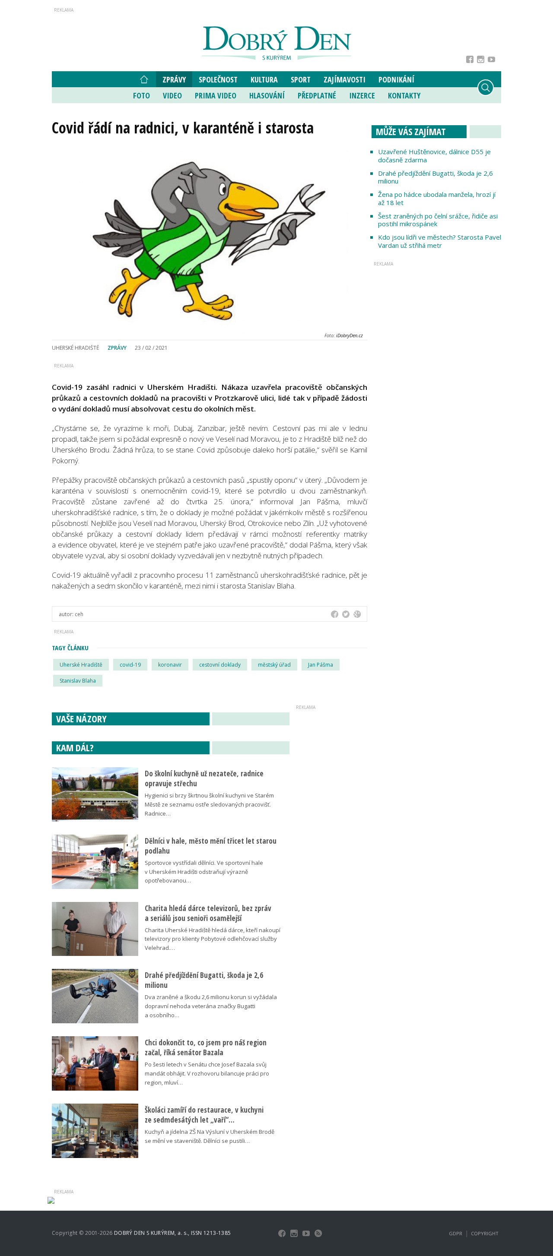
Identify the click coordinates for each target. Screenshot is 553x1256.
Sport (301, 79)
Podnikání (396, 79)
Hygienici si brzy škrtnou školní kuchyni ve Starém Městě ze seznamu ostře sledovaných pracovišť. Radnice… (209, 804)
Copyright (485, 1233)
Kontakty (404, 95)
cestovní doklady (220, 664)
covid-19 (130, 664)
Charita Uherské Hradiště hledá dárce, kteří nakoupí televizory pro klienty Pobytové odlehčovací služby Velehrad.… (212, 939)
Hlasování (267, 95)
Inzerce (362, 95)
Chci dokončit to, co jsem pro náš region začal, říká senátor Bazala (206, 1047)
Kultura (264, 79)
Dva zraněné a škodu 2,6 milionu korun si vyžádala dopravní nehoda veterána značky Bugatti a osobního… (211, 1006)
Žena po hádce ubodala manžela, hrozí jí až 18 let (437, 198)
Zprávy (174, 79)
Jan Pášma (320, 664)
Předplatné (317, 95)
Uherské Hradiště (81, 664)
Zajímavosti (344, 79)
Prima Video (215, 95)
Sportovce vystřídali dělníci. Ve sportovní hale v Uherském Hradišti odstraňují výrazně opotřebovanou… (204, 872)
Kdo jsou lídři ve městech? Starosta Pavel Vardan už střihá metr (439, 241)
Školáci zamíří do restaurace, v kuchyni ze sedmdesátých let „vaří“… (204, 1115)
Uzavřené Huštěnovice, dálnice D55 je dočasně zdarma (434, 155)
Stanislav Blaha (78, 680)
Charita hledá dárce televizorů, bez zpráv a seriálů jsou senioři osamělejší (208, 913)
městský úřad (274, 664)
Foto (141, 95)
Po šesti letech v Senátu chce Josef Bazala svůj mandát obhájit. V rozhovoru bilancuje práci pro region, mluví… (207, 1073)
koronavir (170, 664)
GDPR (455, 1233)
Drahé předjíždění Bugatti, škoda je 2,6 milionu (435, 177)
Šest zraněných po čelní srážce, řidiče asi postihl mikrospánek (438, 220)
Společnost (218, 79)
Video (172, 95)
